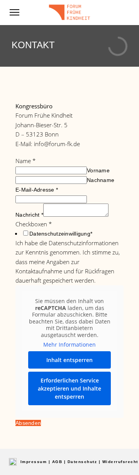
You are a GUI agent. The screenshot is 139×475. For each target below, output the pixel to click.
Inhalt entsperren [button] (69, 360)
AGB (57, 462)
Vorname (98, 170)
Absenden (28, 423)
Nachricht (29, 215)
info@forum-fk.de (57, 144)
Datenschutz (82, 462)
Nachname (100, 180)
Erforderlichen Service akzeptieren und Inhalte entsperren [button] (69, 388)
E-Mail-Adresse (36, 190)
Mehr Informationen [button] (69, 344)
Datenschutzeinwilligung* (60, 234)
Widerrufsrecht (120, 462)
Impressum (33, 462)
